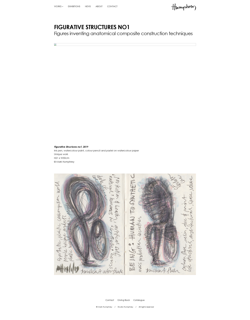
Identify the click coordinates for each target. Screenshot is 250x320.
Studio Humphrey (125, 307)
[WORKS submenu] (62, 6)
